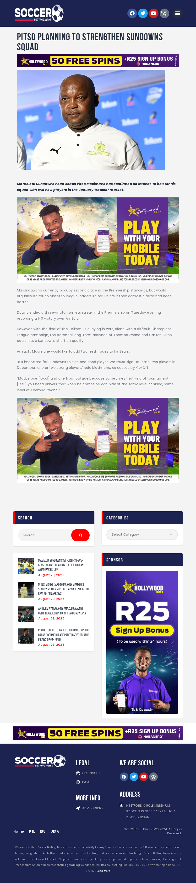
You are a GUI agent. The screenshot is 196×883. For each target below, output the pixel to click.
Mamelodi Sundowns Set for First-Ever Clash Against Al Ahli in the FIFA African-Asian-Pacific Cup (61, 565)
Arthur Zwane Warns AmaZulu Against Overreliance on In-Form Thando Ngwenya (62, 610)
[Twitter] (143, 13)
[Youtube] (153, 13)
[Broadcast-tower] (164, 13)
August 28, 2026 (51, 575)
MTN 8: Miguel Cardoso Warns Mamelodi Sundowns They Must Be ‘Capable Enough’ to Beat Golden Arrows (63, 589)
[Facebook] (132, 13)
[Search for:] (54, 535)
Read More (103, 871)
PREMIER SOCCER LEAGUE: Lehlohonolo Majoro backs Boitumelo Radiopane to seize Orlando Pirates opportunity (63, 634)
